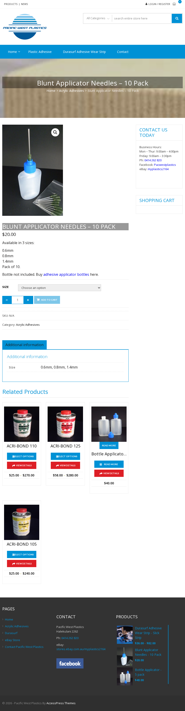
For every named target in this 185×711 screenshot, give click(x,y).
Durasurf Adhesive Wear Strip (84, 52)
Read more (109, 445)
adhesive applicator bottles (66, 274)
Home (12, 52)
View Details (24, 465)
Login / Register (159, 4)
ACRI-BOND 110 (22, 446)
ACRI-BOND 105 (22, 544)
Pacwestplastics (165, 165)
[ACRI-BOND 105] (21, 522)
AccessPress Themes (61, 703)
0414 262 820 (153, 160)
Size (5, 287)
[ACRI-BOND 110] (21, 424)
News (24, 4)
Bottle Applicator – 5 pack (109, 454)
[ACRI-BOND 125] (65, 424)
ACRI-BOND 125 (65, 446)
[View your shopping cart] (174, 4)
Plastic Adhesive (40, 52)
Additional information (24, 344)
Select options (24, 456)
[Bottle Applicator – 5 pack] (109, 424)
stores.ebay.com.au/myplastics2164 (80, 649)
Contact (123, 52)
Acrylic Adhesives (71, 90)
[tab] (24, 344)
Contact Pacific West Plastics (24, 647)
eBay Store (12, 640)
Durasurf (11, 633)
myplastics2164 (158, 169)
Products (10, 4)
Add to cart (49, 299)
